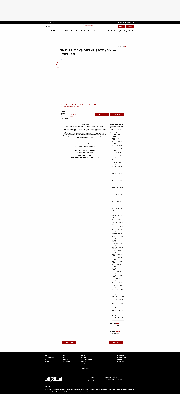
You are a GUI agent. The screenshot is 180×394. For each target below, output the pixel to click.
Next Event (116, 342)
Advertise (83, 366)
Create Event (120, 355)
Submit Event (120, 46)
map (117, 323)
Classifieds (131, 31)
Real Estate (112, 31)
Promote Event (48, 366)
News (46, 31)
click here (92, 391)
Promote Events (85, 368)
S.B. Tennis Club (91, 105)
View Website (73, 116)
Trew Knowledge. (102, 391)
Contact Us (83, 357)
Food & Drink (75, 31)
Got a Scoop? (129, 26)
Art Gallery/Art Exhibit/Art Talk (72, 105)
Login (133, 22)
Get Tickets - (117, 114)
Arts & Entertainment (57, 31)
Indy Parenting (122, 31)
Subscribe (121, 26)
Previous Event (69, 342)
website (117, 331)
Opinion (83, 31)
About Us (83, 355)
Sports (96, 31)
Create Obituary (121, 357)
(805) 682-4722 (73, 115)
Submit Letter (121, 359)
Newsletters (128, 22)
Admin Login (120, 361)
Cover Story (65, 363)
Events (90, 31)
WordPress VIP (115, 391)
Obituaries (103, 31)
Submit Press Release (86, 359)
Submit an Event (120, 22)
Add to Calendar (103, 115)
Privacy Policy (48, 386)
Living (67, 31)
